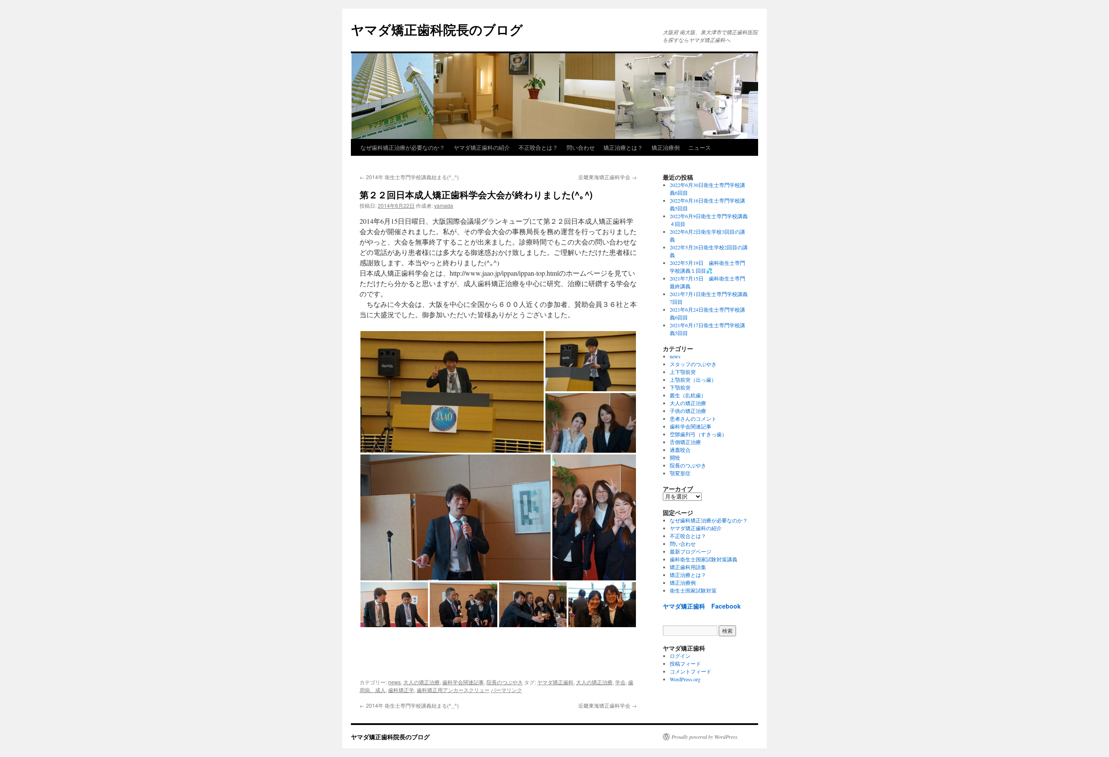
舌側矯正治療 (685, 441)
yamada (443, 205)
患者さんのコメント (693, 418)
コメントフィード (690, 671)
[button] (452, 392)
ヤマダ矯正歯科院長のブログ (437, 29)
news (394, 682)
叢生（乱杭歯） (688, 395)
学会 (620, 682)
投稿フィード (685, 663)
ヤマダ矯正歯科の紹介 (482, 147)
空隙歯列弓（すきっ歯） (698, 434)
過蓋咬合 (680, 449)
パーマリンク (506, 689)
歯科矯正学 (401, 689)
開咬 (675, 457)
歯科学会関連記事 (463, 682)
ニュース (699, 147)
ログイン (680, 655)
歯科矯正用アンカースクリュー (453, 689)
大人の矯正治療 (421, 682)
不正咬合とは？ (538, 147)
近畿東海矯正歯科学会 (607, 176)
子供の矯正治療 (688, 410)
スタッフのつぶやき (693, 364)
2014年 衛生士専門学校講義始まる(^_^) (409, 176)
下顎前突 (680, 387)
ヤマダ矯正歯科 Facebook (702, 606)
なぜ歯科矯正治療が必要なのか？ (402, 147)
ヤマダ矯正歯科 (555, 682)
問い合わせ (581, 147)
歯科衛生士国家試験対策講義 (703, 559)
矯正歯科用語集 (688, 567)
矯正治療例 (666, 147)
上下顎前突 (683, 371)
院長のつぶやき (504, 682)
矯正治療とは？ (623, 147)
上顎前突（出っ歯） (693, 379)
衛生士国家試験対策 (693, 590)
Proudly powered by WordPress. (705, 736)
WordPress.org (685, 679)
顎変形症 (680, 473)
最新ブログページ (690, 551)
